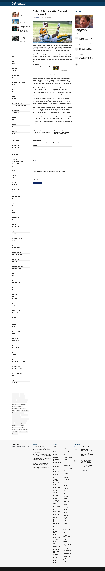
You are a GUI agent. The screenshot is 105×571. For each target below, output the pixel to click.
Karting (13, 210)
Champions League (16, 121)
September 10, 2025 (37, 69)
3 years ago (23, 22)
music (13, 275)
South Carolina (15, 347)
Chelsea (14, 126)
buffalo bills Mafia (57, 472)
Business (14, 98)
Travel (13, 375)
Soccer (13, 345)
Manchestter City (24, 414)
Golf (13, 191)
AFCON (17, 393)
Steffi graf (14, 357)
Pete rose (14, 425)
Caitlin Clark (15, 101)
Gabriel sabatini (15, 180)
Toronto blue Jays (16, 366)
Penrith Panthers (16, 308)
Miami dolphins (15, 259)
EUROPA (38, 3)
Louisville (14, 240)
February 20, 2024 (63, 70)
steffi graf (25, 429)
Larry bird (14, 224)
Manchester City (16, 247)
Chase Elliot (15, 124)
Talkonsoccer (19, 4)
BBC (12, 77)
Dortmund (14, 159)
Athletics (14, 66)
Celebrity (14, 117)
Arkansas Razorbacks (17, 59)
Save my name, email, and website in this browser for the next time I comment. (49, 171)
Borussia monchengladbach (18, 82)
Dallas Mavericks (16, 142)
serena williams (15, 338)
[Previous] (51, 74)
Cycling (13, 138)
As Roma (14, 63)
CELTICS (13, 119)
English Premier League (17, 161)
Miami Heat (14, 261)
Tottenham (14, 370)
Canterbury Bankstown (17, 103)
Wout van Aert (15, 433)
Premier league (21, 425)
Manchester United (16, 252)
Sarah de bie (14, 427)
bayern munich (15, 73)
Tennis (13, 364)
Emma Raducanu (22, 404)
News (13, 284)
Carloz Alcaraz (15, 110)
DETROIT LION (15, 152)
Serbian (13, 333)
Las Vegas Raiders (16, 226)
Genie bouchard (15, 184)
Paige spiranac (23, 423)
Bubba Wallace (15, 91)
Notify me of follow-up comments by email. (41, 175)
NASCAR (46, 3)
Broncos (14, 89)
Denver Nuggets (15, 147)
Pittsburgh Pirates (16, 315)
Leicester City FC (16, 229)
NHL (56, 3)
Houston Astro (15, 201)
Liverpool (14, 233)
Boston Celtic (15, 84)
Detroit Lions (14, 404)
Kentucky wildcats (16, 215)
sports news (14, 429)
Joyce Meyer (14, 208)
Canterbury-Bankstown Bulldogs (20, 105)
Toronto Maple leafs (17, 368)
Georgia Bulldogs (16, 187)
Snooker (14, 343)
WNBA (59, 3)
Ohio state (14, 294)
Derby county (15, 149)
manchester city (21, 412)
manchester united (16, 414)
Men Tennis (14, 256)
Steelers (14, 354)
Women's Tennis (66, 561)
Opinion (13, 296)
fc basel (14, 170)
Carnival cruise (15, 112)
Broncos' (14, 400)
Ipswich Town (15, 203)
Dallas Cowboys (15, 140)
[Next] (54, 74)
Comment (35, 145)
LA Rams (13, 219)
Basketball (14, 70)
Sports (13, 352)
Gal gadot (14, 182)
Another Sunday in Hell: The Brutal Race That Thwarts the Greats (24, 14)
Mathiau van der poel (16, 416)
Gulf (13, 198)
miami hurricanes (16, 263)
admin (37, 17)
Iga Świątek (20, 406)
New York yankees (16, 282)
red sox (13, 326)
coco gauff (14, 133)
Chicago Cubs (15, 131)
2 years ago (23, 33)
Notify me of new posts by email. (39, 179)
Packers (37, 7)
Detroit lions (15, 154)
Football (30, 3)
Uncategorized (15, 377)
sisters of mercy (16, 340)
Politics (14, 317)
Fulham (13, 177)
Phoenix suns (15, 312)
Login (88, 3)
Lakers (13, 222)
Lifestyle (14, 231)
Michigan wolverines (16, 268)
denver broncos (15, 145)
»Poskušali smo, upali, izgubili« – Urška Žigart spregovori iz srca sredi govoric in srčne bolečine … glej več (86, 58)
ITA (12, 205)
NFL (53, 3)
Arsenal (14, 61)
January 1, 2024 (43, 17)
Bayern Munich (15, 75)
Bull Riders (14, 96)
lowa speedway (15, 242)
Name (34, 160)
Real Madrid (14, 324)
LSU (34, 3)
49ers (13, 56)
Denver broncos (15, 402)
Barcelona (14, 68)
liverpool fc (15, 236)
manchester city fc (16, 249)
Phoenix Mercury (16, 310)
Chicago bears (15, 128)
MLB (42, 3)
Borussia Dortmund (16, 80)
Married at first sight (17, 254)
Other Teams (15, 301)
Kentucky (14, 212)
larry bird (18, 410)
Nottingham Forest (16, 291)
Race (13, 319)
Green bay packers (16, 196)
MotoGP (14, 273)
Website (55, 166)
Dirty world (14, 156)
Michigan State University (18, 266)
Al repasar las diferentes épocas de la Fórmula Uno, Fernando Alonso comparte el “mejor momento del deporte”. (25, 29)
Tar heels (14, 359)
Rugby (13, 329)
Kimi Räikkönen (15, 217)
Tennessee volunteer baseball (19, 361)
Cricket (13, 135)
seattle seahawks (16, 331)
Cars (13, 114)
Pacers (13, 303)
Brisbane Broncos (16, 87)
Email (34, 166)
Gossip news (15, 194)
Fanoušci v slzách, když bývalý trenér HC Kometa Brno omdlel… (81, 30)
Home (34, 7)
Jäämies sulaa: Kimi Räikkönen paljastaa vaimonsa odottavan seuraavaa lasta (86, 64)
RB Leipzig (14, 322)
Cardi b (13, 107)
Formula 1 (14, 175)
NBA (50, 3)
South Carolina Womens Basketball (20, 350)
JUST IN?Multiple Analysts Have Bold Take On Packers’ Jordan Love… (66, 68)
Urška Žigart (21, 431)
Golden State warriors (17, 189)
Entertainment (15, 163)
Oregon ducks (15, 298)
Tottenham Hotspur (17, 373)
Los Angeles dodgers (17, 238)
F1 (12, 168)
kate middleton (15, 408)
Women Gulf (14, 382)
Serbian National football (18, 336)
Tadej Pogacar (15, 431)
